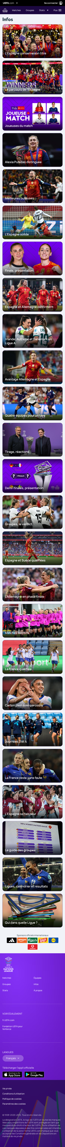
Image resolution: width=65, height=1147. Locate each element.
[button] (43, 10)
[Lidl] (53, 940)
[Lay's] (43, 940)
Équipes (37, 977)
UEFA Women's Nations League (5, 10)
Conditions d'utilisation (13, 1093)
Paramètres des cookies (14, 1103)
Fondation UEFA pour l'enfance (12, 1027)
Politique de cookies (11, 1098)
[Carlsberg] (32, 940)
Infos (36, 984)
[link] (16, 10)
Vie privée (7, 1088)
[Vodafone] (32, 947)
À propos (38, 990)
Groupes (6, 984)
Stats (5, 990)
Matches (6, 977)
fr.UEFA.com (8, 1020)
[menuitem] (16, 10)
